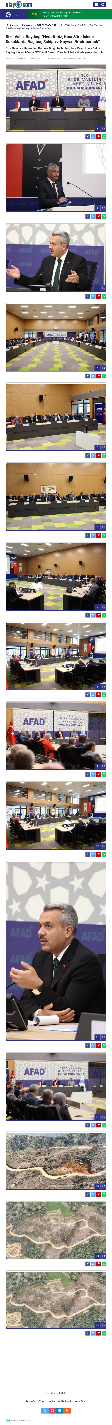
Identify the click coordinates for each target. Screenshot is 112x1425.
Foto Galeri (27, 25)
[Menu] (96, 4)
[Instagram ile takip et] (52, 1411)
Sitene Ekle (79, 1401)
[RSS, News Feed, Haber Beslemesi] (67, 1411)
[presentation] (16, 14)
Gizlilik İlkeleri (64, 1401)
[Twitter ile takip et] (45, 1411)
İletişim (51, 1401)
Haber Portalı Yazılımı (20, 1420)
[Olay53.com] (19, 4)
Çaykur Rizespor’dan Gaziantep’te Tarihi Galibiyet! (63, 14)
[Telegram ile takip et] (59, 1411)
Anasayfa (14, 25)
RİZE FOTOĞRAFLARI (47, 25)
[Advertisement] (56, 1364)
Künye (41, 1401)
